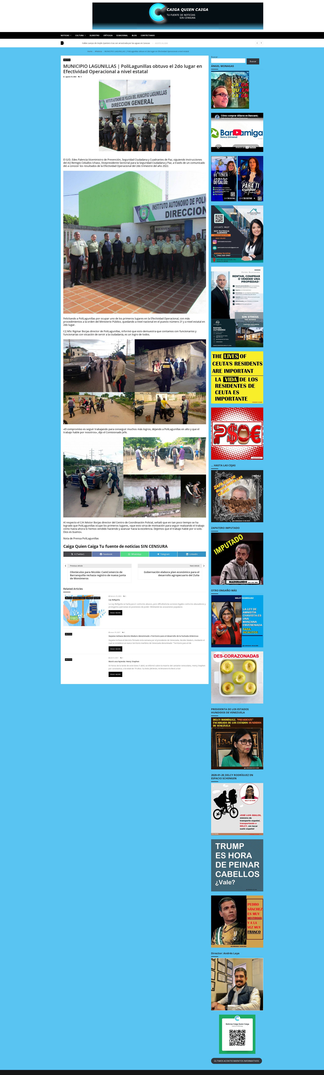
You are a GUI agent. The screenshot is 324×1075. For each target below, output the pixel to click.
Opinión (90, 598)
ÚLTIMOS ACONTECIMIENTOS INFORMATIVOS (236, 1061)
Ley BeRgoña (114, 600)
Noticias (65, 35)
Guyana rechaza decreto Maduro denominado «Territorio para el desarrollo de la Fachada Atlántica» (154, 636)
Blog (134, 35)
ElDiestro (94, 35)
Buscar (214, 57)
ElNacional (122, 35)
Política (97, 598)
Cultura (79, 35)
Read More (115, 613)
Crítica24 (107, 35)
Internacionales (79, 598)
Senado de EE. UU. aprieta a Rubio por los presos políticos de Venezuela (113, 42)
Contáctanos (148, 35)
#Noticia (67, 60)
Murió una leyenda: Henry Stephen (124, 661)
